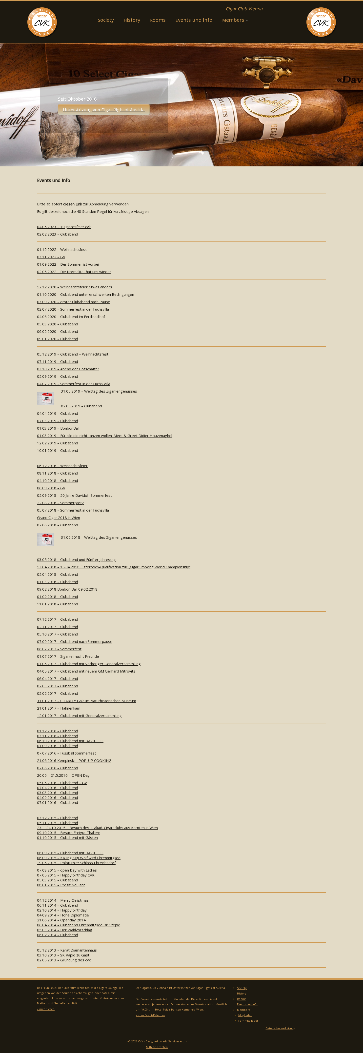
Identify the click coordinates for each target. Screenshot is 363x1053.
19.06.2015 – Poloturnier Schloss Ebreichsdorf (76, 862)
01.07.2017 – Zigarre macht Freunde (68, 656)
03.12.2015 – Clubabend (57, 817)
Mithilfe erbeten (157, 1047)
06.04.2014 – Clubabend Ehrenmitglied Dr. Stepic (78, 924)
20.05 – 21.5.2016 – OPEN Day (63, 775)
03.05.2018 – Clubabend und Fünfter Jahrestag (76, 559)
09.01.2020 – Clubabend (57, 338)
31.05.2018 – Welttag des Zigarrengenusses (99, 537)
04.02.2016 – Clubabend (57, 797)
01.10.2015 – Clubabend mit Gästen (67, 837)
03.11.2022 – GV (51, 256)
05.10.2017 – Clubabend (57, 634)
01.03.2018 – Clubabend (57, 581)
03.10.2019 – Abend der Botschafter (68, 368)
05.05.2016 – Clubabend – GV (62, 782)
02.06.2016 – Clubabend (57, 767)
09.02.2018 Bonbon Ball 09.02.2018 (67, 589)
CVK (140, 1041)
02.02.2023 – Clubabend (57, 234)
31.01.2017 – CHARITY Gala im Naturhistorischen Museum (86, 700)
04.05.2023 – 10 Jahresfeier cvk (64, 226)
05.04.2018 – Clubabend (57, 574)
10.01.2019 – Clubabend (57, 450)
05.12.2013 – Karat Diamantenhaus (67, 950)
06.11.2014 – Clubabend (57, 905)
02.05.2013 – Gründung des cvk (64, 959)
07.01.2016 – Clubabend (57, 802)
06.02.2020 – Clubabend (57, 331)
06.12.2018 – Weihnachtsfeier (62, 465)
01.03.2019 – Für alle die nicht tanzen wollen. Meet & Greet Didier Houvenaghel (104, 435)
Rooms (158, 20)
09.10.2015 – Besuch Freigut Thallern (68, 832)
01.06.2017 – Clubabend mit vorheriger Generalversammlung (89, 663)
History (132, 20)
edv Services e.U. (173, 1041)
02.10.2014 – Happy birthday (62, 910)
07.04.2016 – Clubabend (57, 787)
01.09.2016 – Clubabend (57, 745)
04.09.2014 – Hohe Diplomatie (63, 915)
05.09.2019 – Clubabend (57, 376)
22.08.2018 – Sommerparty (60, 502)
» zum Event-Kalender (150, 1015)
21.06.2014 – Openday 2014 (61, 919)
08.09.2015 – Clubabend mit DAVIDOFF (70, 852)
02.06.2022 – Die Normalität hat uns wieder (74, 271)
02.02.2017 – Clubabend (57, 693)
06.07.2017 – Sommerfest (59, 648)
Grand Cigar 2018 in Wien (58, 517)
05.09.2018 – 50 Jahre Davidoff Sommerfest (74, 495)
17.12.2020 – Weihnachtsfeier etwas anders (74, 286)
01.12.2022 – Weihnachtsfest (62, 249)
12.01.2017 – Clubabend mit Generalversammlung (79, 715)
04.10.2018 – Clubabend (57, 480)
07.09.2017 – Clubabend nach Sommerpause (74, 641)
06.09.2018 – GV (51, 487)
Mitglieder (245, 1015)
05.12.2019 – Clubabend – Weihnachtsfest (72, 354)
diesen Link (72, 203)
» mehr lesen (46, 1009)
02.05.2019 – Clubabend (81, 405)
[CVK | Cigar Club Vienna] (42, 21)
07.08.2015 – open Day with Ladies (67, 870)
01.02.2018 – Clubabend (57, 596)
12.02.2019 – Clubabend (57, 442)
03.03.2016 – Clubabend (57, 792)
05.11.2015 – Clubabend (57, 822)
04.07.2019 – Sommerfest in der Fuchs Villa (73, 383)
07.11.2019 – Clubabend (57, 361)
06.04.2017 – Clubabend (57, 678)
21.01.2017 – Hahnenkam (58, 708)
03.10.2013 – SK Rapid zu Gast (63, 955)
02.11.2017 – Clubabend (57, 626)
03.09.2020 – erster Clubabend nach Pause (73, 301)
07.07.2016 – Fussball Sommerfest (66, 753)
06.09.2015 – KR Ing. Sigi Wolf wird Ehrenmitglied (79, 857)
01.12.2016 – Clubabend (57, 730)
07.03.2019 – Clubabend (57, 420)
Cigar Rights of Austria (210, 988)
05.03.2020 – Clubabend (57, 323)
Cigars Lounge (108, 988)
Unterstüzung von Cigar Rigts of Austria (104, 110)
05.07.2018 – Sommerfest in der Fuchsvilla (73, 510)
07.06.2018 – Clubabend (57, 524)
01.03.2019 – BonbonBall (58, 428)
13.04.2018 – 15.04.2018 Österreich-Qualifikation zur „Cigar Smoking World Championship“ (113, 566)
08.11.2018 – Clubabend (57, 473)
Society (106, 20)
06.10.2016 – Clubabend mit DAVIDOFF (70, 740)
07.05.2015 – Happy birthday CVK (66, 875)
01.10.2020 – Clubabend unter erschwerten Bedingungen (85, 294)
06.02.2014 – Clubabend (57, 934)
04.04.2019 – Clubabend (57, 413)
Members (233, 20)
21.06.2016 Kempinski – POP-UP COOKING (74, 760)
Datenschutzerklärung (280, 1028)
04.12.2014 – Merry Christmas (63, 900)
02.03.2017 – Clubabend (57, 685)
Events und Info (194, 20)
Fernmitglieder (248, 1020)
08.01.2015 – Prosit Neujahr (61, 884)
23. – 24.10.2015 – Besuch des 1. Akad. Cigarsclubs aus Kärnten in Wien (97, 827)
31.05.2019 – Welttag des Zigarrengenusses (99, 391)
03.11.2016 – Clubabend (57, 735)
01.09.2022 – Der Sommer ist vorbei (68, 264)
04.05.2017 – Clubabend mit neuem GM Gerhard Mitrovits (86, 671)
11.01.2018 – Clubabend (57, 603)
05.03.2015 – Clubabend (57, 879)
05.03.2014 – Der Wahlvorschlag (64, 929)
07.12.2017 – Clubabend (57, 619)
